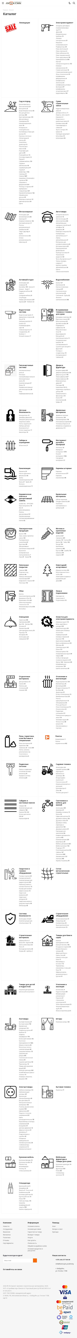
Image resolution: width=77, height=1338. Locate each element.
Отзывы (6, 1240)
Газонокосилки (61, 782)
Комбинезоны (24, 1192)
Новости (6, 1226)
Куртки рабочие (25, 1196)
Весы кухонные (61, 321)
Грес (21, 508)
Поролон (59, 998)
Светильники (24, 622)
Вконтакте (5, 1274)
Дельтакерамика (24, 510)
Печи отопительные (63, 707)
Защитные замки (24, 422)
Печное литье (61, 709)
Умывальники (61, 856)
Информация (33, 1223)
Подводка (60, 848)
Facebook (10, 1274)
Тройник (22, 334)
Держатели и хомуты (26, 317)
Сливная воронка (25, 330)
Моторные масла (62, 246)
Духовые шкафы (62, 323)
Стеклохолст (24, 604)
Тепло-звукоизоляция (63, 1004)
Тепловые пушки (62, 720)
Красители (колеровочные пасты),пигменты (25, 553)
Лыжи (27, 289)
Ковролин (22, 581)
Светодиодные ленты (26, 630)
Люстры (28, 624)
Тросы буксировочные (63, 259)
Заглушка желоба (25, 321)
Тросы (22, 482)
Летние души (23, 138)
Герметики (23, 745)
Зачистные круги (62, 628)
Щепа (21, 203)
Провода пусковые (62, 252)
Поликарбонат (24, 155)
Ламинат (23, 570)
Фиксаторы (23, 432)
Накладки (60, 385)
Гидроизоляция (61, 992)
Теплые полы (61, 722)
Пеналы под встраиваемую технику (23, 1166)
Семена (23, 176)
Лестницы (60, 447)
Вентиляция (61, 686)
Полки (59, 1171)
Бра (21, 624)
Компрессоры (61, 923)
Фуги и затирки (61, 130)
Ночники (22, 626)
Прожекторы (24, 628)
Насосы (22, 140)
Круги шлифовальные (63, 643)
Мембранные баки (63, 696)
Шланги (59, 724)
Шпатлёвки (60, 136)
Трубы (67, 295)
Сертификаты (8, 1243)
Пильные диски (62, 651)
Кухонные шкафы (25, 1162)
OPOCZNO (30, 503)
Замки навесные (62, 379)
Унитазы (60, 858)
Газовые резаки (24, 878)
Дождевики (23, 1188)
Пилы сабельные (62, 53)
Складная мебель (25, 295)
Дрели (59, 32)
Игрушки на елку (62, 570)
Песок (21, 947)
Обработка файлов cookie (37, 1246)
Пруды (21, 159)
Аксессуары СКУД (25, 919)
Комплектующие (25, 383)
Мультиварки (60, 334)
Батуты (31, 287)
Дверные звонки (25, 1130)
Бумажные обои (25, 598)
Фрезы (59, 662)
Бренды (55, 1232)
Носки (22, 1199)
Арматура (22, 219)
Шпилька (60, 553)
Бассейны (23, 287)
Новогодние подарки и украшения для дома (63, 579)
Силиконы (23, 748)
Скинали (23, 690)
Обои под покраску (25, 602)
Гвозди (59, 544)
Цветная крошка (25, 201)
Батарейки (23, 1126)
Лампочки (23, 620)
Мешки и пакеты (25, 1045)
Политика (6, 1237)
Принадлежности (62, 59)
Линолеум (23, 583)
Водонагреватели (63, 682)
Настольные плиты (63, 338)
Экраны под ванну (62, 861)
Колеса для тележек (26, 1039)
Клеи (31, 748)
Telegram (20, 1274)
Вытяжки (59, 690)
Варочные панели (62, 319)
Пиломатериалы (62, 419)
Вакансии (6, 1232)
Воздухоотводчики (63, 688)
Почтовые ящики (25, 157)
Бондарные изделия (63, 947)
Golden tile (22, 503)
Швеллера (23, 242)
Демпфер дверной (25, 417)
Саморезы (60, 538)
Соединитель (24, 332)
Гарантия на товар (35, 1232)
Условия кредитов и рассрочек (35, 1250)
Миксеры (59, 645)
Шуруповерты (61, 93)
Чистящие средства (62, 134)
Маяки (22, 385)
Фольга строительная (63, 1011)
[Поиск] (74, 3)
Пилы (58, 790)
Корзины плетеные (25, 136)
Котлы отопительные (63, 694)
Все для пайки (24, 1100)
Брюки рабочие (24, 1186)
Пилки (59, 649)
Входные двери (62, 370)
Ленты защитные (25, 424)
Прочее (59, 550)
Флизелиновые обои (27, 607)
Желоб (22, 319)
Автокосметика (62, 221)
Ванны (59, 814)
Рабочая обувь (25, 1201)
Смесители (60, 854)
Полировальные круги (64, 654)
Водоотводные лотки (26, 111)
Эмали (28, 557)
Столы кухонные (25, 1171)
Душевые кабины (63, 818)
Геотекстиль (60, 989)
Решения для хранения (26, 989)
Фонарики (23, 635)
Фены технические (63, 74)
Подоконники (61, 600)
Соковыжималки (61, 344)
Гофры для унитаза (63, 816)
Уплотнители (61, 400)
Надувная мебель (25, 291)
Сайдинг (22, 806)
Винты (59, 542)
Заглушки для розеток (26, 419)
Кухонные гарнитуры (63, 1164)
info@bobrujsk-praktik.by (65, 1264)
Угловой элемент (25, 336)
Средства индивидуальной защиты (24, 1205)
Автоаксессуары (62, 219)
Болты (67, 540)
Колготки (29, 1190)
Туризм (22, 302)
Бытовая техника (25, 1022)
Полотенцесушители (63, 850)
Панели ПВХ (24, 812)
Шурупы (60, 555)
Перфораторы (61, 47)
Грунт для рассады (26, 117)
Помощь (55, 1223)
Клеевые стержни (62, 637)
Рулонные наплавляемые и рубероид (61, 506)
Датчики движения (26, 1128)
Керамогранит (60, 739)
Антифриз (60, 227)
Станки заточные (62, 70)
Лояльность (32, 1243)
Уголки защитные (25, 430)
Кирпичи (29, 942)
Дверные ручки (62, 375)
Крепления (60, 285)
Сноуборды (22, 297)
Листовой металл (25, 223)
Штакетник (23, 445)
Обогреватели (61, 703)
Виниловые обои (25, 600)
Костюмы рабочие (25, 1194)
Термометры (24, 1064)
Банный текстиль (62, 945)
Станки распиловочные (64, 72)
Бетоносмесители (62, 919)
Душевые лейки (62, 820)
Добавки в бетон (62, 113)
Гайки (66, 542)
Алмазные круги (62, 622)
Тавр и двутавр (24, 231)
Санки (21, 293)
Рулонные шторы (62, 1022)
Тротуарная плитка (26, 949)
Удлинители (24, 1111)
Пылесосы (60, 1090)
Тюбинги (30, 302)
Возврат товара (33, 1235)
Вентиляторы (61, 684)
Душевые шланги (62, 829)
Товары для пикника (26, 300)
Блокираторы (24, 415)
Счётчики (59, 295)
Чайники (59, 357)
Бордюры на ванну (63, 812)
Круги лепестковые (63, 641)
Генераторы (60, 921)
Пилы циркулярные (63, 57)
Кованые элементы (26, 221)
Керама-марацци (24, 516)
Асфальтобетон (24, 940)
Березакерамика (25, 506)
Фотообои (22, 609)
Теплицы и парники (26, 187)
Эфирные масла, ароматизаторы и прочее (61, 974)
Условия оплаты (34, 1226)
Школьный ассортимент (26, 992)
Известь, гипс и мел (62, 115)
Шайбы (67, 550)
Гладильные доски (25, 1030)
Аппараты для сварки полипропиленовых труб (63, 28)
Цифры (59, 402)
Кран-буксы (60, 842)
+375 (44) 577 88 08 (63, 1260)
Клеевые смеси (61, 123)
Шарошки (68, 662)
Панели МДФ (24, 818)
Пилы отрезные (61, 51)
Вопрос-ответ (57, 1229)
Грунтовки (23, 544)
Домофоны (23, 1132)
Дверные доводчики (63, 372)
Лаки (21, 557)
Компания (7, 1223)
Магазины (7, 1235)
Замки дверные (62, 377)
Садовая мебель (25, 161)
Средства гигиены (26, 1051)
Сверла (59, 656)
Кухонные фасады (25, 1160)
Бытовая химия (25, 1024)
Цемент (59, 132)
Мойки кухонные (62, 846)
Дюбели (59, 536)
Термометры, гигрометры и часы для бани (63, 968)
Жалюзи (22, 1032)
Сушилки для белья (26, 1062)
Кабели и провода (26, 1090)
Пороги (30, 581)
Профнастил (23, 229)
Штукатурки (60, 138)
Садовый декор (25, 168)
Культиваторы (61, 788)
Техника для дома (62, 792)
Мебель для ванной (63, 844)
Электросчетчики (25, 1149)
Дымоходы (60, 692)
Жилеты (22, 1190)
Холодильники (61, 355)
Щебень (29, 951)
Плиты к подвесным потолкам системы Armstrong (25, 771)
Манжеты (23, 471)
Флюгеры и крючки (26, 199)
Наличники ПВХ (61, 387)
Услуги (30, 1237)
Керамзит (59, 117)
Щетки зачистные (62, 668)
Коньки (21, 289)
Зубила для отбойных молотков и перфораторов (63, 633)
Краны (59, 283)
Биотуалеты (23, 108)
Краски (22, 534)
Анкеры (59, 540)
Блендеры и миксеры (63, 317)
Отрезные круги (62, 647)
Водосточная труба (26, 315)
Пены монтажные (25, 743)
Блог (54, 1226)
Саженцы (23, 174)
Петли (59, 398)
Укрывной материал (26, 193)
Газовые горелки (25, 876)
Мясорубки (60, 336)
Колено (22, 323)
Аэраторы (59, 771)
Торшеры (23, 632)
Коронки (60, 639)
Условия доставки (34, 1229)
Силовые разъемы (26, 1143)
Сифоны (59, 852)
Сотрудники (7, 1229)
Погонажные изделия (63, 422)
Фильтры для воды (26, 1070)
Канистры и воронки (63, 231)
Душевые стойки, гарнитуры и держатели (61, 825)
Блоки (22, 942)
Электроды (23, 905)
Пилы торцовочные (62, 55)
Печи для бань (61, 705)
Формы (22, 951)
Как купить (32, 1240)
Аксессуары (61, 808)
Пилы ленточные (62, 49)
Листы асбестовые (25, 945)
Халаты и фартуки (25, 1209)
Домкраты (60, 229)
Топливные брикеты (63, 424)
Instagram (15, 1274)
